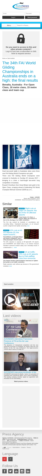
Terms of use (5, 448)
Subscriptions (16, 447)
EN (4, 459)
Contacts (23, 447)
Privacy (29, 447)
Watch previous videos (21, 381)
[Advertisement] (21, 121)
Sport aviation (11, 58)
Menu (9, 25)
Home (4, 58)
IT (10, 459)
